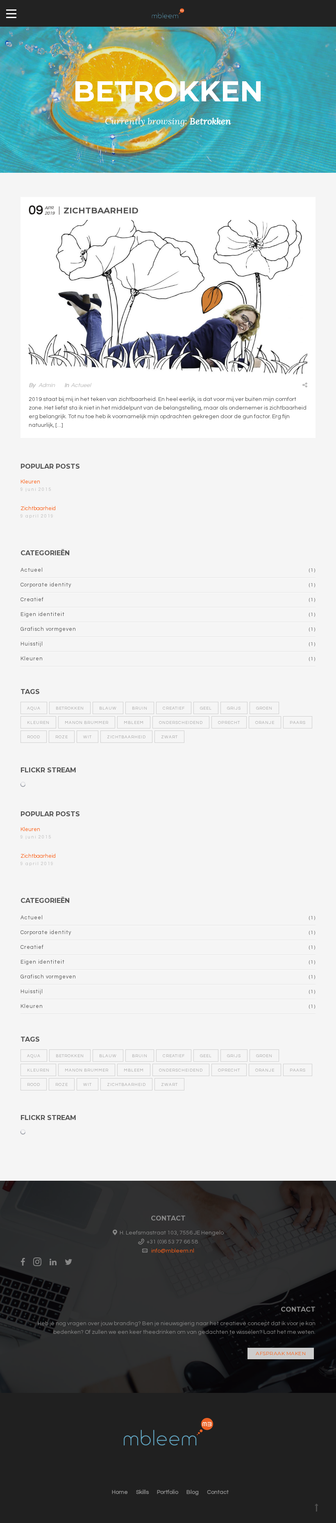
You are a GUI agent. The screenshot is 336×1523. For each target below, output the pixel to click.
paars (298, 723)
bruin (140, 708)
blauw (108, 708)
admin (47, 385)
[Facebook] (24, 1262)
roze (61, 737)
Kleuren (30, 482)
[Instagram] (37, 1262)
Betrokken (70, 708)
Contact (218, 1492)
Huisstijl (31, 644)
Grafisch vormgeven (48, 629)
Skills (142, 1492)
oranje (265, 723)
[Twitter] (69, 1262)
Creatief (32, 599)
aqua (34, 708)
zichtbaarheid (126, 737)
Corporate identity (45, 585)
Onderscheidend (181, 723)
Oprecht (229, 723)
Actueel (81, 385)
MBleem (134, 723)
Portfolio (167, 1492)
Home (120, 1492)
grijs (234, 708)
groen (264, 708)
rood (33, 737)
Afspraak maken (281, 1353)
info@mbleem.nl (172, 1251)
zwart (169, 737)
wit (87, 737)
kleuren (38, 723)
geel (206, 708)
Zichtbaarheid (101, 210)
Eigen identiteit (42, 614)
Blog (192, 1492)
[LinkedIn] (53, 1262)
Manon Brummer (87, 723)
